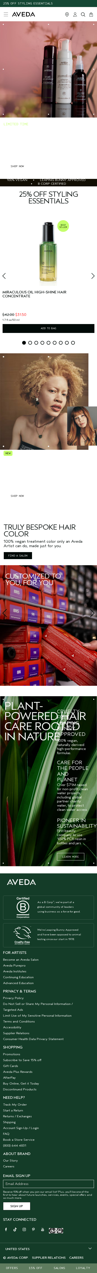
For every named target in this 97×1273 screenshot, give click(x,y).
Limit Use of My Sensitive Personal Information (37, 1016)
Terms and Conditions (19, 1021)
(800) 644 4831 (14, 1146)
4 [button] (42, 343)
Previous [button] (9, 277)
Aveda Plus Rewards (17, 1072)
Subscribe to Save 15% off (22, 1060)
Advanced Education (18, 983)
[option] (48, 276)
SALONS (59, 1268)
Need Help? (14, 1098)
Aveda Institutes (14, 971)
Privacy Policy (13, 998)
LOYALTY (83, 1268)
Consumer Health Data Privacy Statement (33, 1039)
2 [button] (30, 343)
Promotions (11, 1054)
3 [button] (36, 343)
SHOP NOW (17, 166)
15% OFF (35, 1268)
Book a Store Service (19, 1140)
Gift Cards (10, 1066)
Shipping (9, 1122)
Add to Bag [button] (48, 328)
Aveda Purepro (14, 965)
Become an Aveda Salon (21, 960)
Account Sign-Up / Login (21, 1128)
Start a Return (13, 1110)
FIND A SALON (18, 555)
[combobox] (48, 1248)
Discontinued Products (19, 1089)
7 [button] (61, 343)
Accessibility (12, 1027)
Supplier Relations (16, 1033)
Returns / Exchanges (17, 1116)
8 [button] (67, 343)
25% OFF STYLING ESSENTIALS (28, 3)
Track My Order (15, 1105)
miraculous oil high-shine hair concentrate (34, 294)
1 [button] (24, 343)
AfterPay (9, 1078)
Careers (8, 1166)
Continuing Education (18, 977)
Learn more (70, 856)
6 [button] (55, 343)
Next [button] (88, 277)
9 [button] (73, 343)
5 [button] (48, 343)
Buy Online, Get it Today (21, 1083)
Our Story (10, 1160)
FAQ (6, 1134)
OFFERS (12, 1268)
